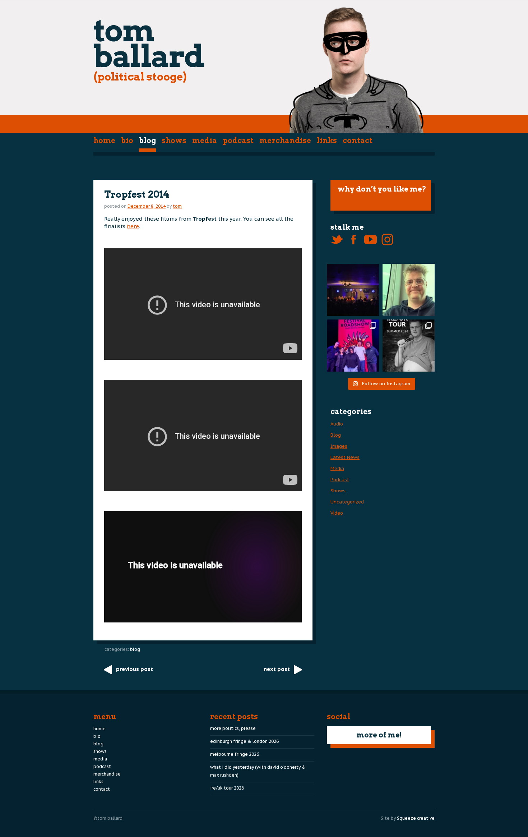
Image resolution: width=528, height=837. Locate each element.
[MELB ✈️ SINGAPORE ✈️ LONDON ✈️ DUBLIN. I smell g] (409, 290)
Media (204, 140)
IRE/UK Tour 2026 (227, 788)
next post (277, 669)
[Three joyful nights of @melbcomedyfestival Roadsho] (353, 345)
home (104, 140)
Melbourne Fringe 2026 (234, 754)
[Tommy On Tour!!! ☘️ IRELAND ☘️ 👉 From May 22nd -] (409, 345)
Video (336, 513)
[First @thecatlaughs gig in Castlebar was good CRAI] (353, 290)
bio (127, 140)
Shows (174, 140)
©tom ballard (107, 818)
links (327, 140)
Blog (147, 140)
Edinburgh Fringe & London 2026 (244, 741)
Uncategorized (347, 502)
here (133, 226)
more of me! (379, 735)
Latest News (345, 457)
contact (357, 140)
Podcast (238, 140)
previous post (134, 669)
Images (338, 446)
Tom (177, 206)
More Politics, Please (233, 728)
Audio (336, 424)
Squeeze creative (416, 818)
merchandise (285, 140)
